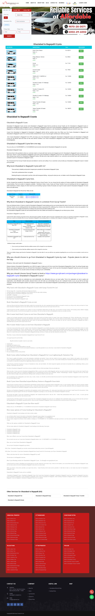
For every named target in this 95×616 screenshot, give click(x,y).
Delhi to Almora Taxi (40, 529)
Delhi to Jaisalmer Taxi (12, 557)
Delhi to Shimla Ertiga (11, 531)
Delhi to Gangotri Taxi (68, 524)
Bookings (61, 2)
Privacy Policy (32, 599)
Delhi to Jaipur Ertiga (11, 561)
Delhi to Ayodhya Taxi (40, 555)
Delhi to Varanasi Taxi (40, 559)
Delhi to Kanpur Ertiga (40, 565)
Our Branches (32, 593)
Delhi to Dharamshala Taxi (12, 522)
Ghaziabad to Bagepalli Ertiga (43, 495)
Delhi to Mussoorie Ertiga (41, 537)
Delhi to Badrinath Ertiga (69, 533)
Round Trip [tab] (16, 10)
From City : (6, 14)
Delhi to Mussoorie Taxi (41, 522)
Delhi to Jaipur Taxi (11, 549)
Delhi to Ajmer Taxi (11, 551)
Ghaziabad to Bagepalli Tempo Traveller (73, 495)
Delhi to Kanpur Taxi (40, 553)
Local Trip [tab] (27, 10)
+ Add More (6, 24)
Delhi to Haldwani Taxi (40, 531)
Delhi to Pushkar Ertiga (12, 567)
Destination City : (8, 21)
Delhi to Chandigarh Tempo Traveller (72, 563)
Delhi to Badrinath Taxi (69, 522)
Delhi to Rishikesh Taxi (40, 520)
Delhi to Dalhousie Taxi (12, 524)
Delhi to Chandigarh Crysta (70, 559)
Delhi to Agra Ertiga (40, 561)
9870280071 (12, 595)
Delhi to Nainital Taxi (40, 527)
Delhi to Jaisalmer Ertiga (12, 569)
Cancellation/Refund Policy (55, 588)
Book (81, 51)
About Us (33, 2)
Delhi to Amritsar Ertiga (69, 553)
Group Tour (40, 2)
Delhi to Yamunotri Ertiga (69, 537)
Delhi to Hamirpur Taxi (12, 529)
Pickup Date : (7, 29)
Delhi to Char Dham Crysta (70, 539)
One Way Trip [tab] (7, 10)
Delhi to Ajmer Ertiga (11, 563)
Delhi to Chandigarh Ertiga (69, 555)
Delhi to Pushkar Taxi (11, 555)
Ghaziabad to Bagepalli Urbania (16, 500)
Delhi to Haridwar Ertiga (41, 533)
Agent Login (83, 2)
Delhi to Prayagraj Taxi (40, 557)
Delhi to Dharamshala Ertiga (13, 535)
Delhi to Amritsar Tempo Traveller (71, 561)
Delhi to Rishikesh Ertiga (41, 535)
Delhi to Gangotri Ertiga (69, 535)
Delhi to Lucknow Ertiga (41, 563)
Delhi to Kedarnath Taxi (69, 520)
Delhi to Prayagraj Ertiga (41, 569)
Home (27, 2)
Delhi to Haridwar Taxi (40, 518)
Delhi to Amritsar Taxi (69, 549)
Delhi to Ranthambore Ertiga (13, 565)
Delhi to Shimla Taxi (11, 518)
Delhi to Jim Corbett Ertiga (41, 539)
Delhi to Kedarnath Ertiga (69, 531)
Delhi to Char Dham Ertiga (69, 529)
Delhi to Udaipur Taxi (11, 559)
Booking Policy (53, 591)
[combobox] (22, 14)
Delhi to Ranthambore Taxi (13, 553)
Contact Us (53, 2)
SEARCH (9, 36)
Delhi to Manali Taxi (11, 520)
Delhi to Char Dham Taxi (69, 518)
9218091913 (18, 595)
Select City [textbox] (19, 15)
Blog (47, 2)
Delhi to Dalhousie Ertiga (12, 537)
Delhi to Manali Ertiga (11, 533)
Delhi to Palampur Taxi (12, 527)
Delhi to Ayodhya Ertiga (41, 567)
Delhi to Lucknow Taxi (40, 551)
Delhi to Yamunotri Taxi (69, 527)
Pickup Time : (20, 29)
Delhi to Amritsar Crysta (69, 557)
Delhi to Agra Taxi (39, 549)
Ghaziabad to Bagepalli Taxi (15, 495)
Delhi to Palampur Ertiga (12, 539)
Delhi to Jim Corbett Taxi (41, 524)
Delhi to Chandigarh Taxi (69, 551)
